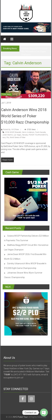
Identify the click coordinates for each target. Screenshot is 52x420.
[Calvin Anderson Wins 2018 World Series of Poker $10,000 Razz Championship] (26, 84)
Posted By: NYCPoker (11, 130)
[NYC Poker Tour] (4, 39)
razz (4, 137)
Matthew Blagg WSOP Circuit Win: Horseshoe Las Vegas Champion (34, 51)
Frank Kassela (40, 132)
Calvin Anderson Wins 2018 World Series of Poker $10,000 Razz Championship (25, 116)
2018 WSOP (9, 132)
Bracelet (18, 132)
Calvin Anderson (28, 132)
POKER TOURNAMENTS (38, 135)
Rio (7, 137)
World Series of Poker (17, 137)
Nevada (25, 135)
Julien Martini (7, 135)
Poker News (6, 94)
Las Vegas (17, 135)
